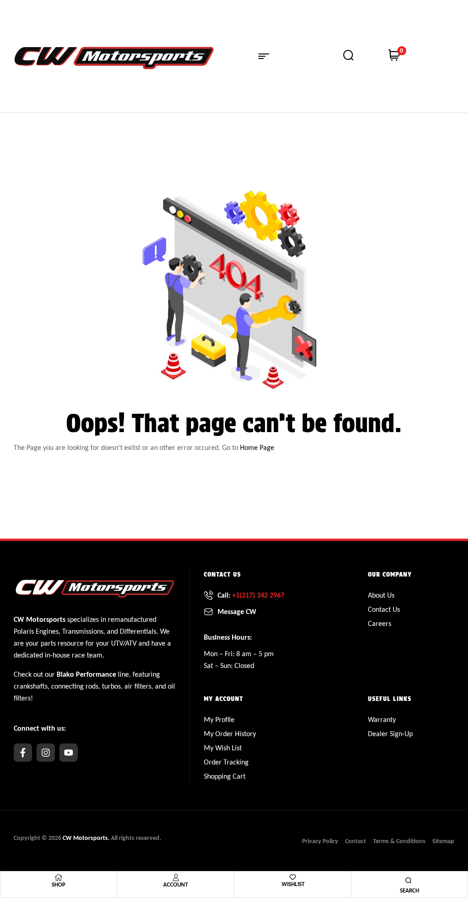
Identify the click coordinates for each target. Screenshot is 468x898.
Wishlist (293, 884)
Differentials (138, 631)
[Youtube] (68, 752)
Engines (47, 631)
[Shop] (58, 877)
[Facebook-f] (23, 752)
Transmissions (82, 631)
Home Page (257, 447)
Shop (58, 884)
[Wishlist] (292, 877)
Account (175, 884)
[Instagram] (46, 752)
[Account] (175, 877)
